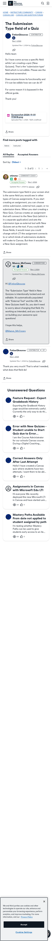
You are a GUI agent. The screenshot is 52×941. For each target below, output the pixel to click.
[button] (8, 36)
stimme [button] (14, 175)
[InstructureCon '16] (15, 179)
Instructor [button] (17, 146)
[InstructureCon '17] (19, 179)
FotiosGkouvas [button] (20, 34)
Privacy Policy (27, 917)
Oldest (15, 162)
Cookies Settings (24, 932)
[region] (24, 919)
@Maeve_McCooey (15, 331)
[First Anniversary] (14, 38)
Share (9, 132)
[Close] (44, 901)
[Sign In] (47, 3)
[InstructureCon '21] (11, 179)
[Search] (42, 3)
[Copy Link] (14, 49)
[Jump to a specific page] (46, 168)
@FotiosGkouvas (16, 283)
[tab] (8, 154)
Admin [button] (6, 146)
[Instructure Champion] (14, 266)
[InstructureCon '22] (22, 266)
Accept (24, 924)
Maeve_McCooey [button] (21, 263)
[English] (15, 3)
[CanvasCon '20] (18, 266)
